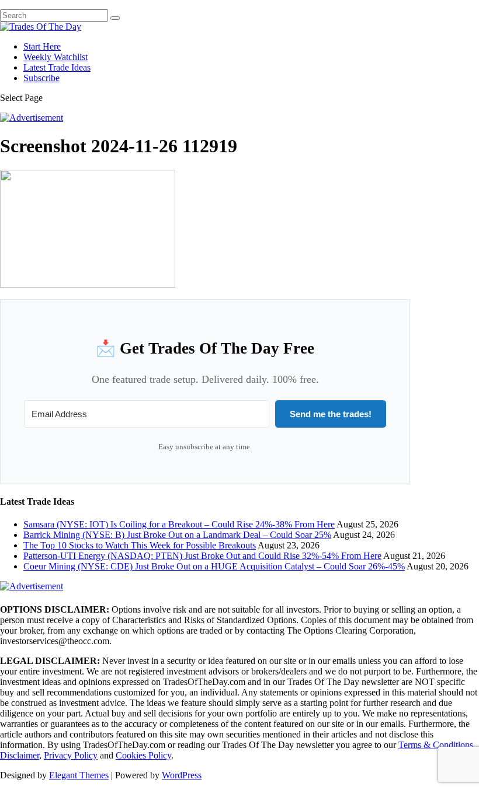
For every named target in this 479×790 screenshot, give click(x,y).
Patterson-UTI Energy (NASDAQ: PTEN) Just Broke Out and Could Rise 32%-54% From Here (202, 556)
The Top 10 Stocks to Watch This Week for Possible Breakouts (139, 545)
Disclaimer (19, 755)
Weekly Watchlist (55, 57)
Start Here (42, 46)
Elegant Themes (79, 775)
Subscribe (41, 78)
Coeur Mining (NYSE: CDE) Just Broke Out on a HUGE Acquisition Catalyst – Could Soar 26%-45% (214, 566)
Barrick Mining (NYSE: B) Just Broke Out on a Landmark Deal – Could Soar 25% (177, 535)
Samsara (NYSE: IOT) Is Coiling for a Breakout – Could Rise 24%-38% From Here (179, 524)
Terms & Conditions (435, 745)
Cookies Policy (143, 755)
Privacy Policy (71, 755)
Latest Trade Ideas (57, 67)
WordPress (182, 775)
